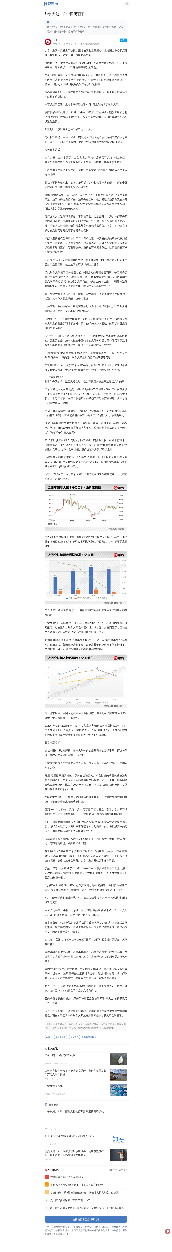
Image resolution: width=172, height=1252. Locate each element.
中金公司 (50, 910)
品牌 (48, 1037)
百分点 (103, 541)
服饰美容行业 (90, 1037)
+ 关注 (124, 40)
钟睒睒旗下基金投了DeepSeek (67, 1176)
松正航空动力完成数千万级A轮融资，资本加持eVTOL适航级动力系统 (88, 1208)
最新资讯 (53, 1104)
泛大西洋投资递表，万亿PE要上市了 (70, 1200)
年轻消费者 (60, 1037)
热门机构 (113, 1169)
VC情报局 (123, 1169)
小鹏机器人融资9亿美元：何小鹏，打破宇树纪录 (76, 1184)
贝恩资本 (71, 432)
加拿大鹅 (75, 1037)
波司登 (73, 969)
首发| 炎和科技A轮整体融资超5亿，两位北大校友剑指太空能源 (84, 1192)
